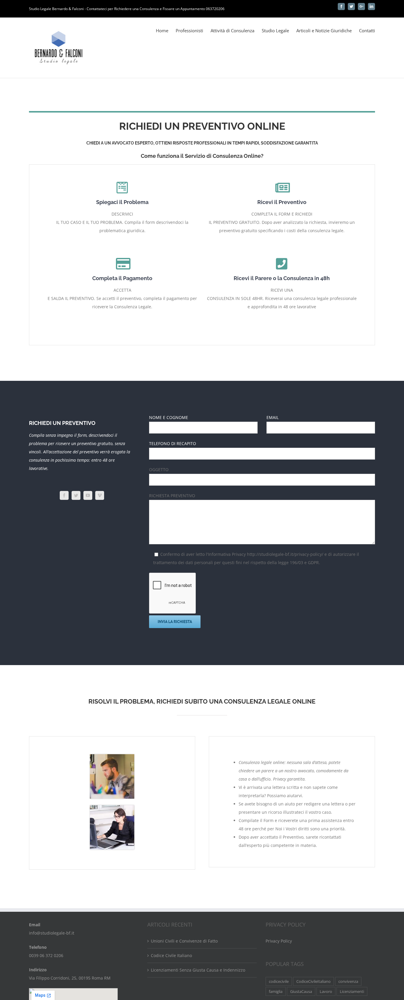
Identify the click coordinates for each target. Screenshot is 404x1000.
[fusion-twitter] (76, 495)
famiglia (275, 991)
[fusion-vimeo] (99, 495)
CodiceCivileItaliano (313, 981)
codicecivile (279, 981)
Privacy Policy (279, 941)
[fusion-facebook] (64, 495)
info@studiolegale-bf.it (51, 933)
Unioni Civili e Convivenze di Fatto (184, 941)
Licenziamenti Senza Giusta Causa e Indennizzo (198, 970)
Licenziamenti (352, 991)
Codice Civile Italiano (171, 955)
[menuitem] (166, 30)
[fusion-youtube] (87, 495)
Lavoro (326, 991)
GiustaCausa (301, 991)
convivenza (348, 981)
